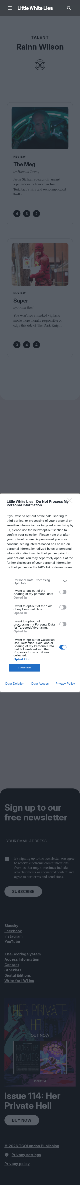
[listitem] (40, 581)
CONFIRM (24, 667)
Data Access (40, 683)
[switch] (62, 592)
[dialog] (40, 592)
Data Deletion (14, 683)
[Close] (71, 502)
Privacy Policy (65, 683)
